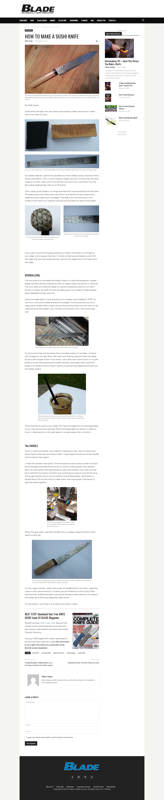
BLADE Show (98, 787)
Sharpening (74, 20)
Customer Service (83, 787)
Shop (32, 20)
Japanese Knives (58, 653)
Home (27, 27)
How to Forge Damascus (126, 94)
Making (52, 20)
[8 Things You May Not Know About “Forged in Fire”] (108, 86)
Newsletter (101, 20)
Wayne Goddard (110, 67)
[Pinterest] (85, 777)
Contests (112, 20)
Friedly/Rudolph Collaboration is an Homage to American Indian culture (39, 664)
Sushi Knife (81, 653)
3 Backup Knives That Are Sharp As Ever (83, 663)
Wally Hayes (29, 41)
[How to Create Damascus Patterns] (111, 108)
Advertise (70, 787)
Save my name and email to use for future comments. (50, 737)
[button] (143, 20)
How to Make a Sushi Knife (52, 36)
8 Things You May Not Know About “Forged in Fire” (127, 84)
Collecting (62, 20)
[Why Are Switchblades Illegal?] (111, 121)
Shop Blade (110, 787)
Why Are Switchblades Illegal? (128, 117)
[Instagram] (78, 777)
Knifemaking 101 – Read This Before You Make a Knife (122, 62)
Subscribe (60, 787)
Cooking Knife (46, 653)
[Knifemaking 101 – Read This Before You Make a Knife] (122, 48)
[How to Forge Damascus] (108, 97)
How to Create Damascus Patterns (127, 107)
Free (92, 20)
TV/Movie (84, 20)
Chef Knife (35, 653)
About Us (49, 787)
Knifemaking (35, 27)
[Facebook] (72, 777)
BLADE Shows (42, 20)
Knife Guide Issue (47, 623)
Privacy (108, 789)
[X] (91, 777)
